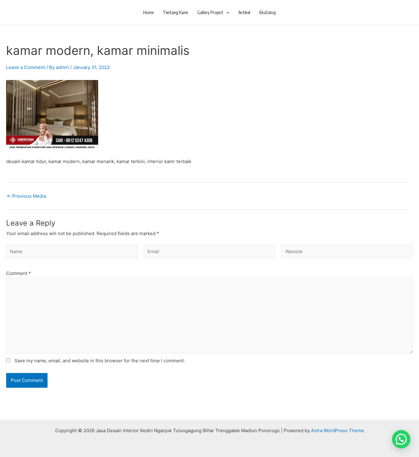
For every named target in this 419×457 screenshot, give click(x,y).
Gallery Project (210, 12)
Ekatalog (267, 12)
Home (148, 12)
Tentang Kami (175, 12)
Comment (18, 273)
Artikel (244, 12)
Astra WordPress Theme (337, 430)
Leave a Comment (25, 67)
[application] (226, 12)
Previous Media (26, 196)
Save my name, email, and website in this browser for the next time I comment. (99, 361)
